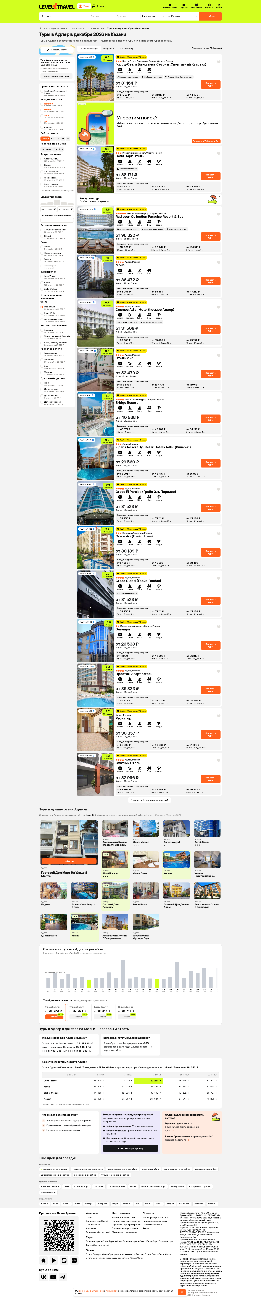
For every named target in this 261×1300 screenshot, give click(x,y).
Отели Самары (93, 1254)
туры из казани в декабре (115, 1175)
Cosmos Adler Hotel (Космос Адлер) (145, 310)
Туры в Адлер (96, 28)
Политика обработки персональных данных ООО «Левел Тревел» (198, 1294)
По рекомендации (89, 48)
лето (55, 1203)
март (115, 1203)
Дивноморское (117, 1186)
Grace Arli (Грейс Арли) (134, 536)
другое (48, 127)
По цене (107, 48)
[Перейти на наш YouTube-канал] (53, 1277)
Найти (210, 16)
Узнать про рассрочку (130, 1148)
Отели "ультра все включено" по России (122, 1254)
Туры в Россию (78, 28)
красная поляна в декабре (122, 1169)
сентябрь (184, 1203)
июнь (148, 1203)
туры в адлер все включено (87, 1169)
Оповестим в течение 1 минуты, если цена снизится (54, 69)
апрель (127, 1203)
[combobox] (64, 16)
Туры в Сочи (115, 1241)
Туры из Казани (59, 28)
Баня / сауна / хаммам (55, 342)
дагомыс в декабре (206, 1169)
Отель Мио (125, 358)
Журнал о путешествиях (124, 1232)
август (170, 1203)
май (138, 1203)
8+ (62, 138)
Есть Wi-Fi (49, 313)
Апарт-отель (51, 184)
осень (66, 1203)
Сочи (66, 1186)
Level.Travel (49, 276)
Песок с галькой (52, 253)
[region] (130, 1087)
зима (77, 1203)
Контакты (91, 1228)
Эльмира (123, 629)
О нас (89, 1217)
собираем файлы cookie (91, 1291)
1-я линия (46, 149)
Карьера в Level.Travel (97, 1221)
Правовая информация (192, 1290)
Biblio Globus (50, 289)
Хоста (133, 1186)
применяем (112, 1291)
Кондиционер (51, 353)
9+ (68, 138)
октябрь (198, 1203)
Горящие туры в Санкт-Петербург (140, 1241)
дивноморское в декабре (55, 1175)
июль (159, 1203)
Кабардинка (177, 1186)
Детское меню (51, 389)
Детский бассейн (53, 402)
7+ (57, 138)
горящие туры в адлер (55, 1169)
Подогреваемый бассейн (57, 336)
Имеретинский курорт (153, 1186)
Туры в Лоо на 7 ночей (97, 1245)
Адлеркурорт (81, 1186)
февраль (102, 1203)
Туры (45, 28)
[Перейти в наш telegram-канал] (63, 1277)
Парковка (49, 359)
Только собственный (55, 229)
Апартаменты (51, 158)
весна (44, 1203)
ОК (181, 1292)
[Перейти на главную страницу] (57, 6)
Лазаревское (48, 1192)
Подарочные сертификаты (126, 1221)
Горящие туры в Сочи (97, 1241)
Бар (46, 366)
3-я (61, 149)
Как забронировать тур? (155, 1217)
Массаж (48, 372)
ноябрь (212, 1203)
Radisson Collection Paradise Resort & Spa (149, 217)
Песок (47, 246)
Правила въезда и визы (155, 1221)
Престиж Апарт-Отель (134, 674)
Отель (47, 165)
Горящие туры (166, 1241)
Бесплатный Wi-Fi (53, 319)
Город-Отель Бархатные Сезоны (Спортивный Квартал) (161, 64)
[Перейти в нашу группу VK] (43, 1277)
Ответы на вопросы (153, 1224)
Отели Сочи (136, 1258)
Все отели (49, 306)
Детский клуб (51, 395)
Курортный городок (200, 1186)
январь (89, 1203)
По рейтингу (127, 48)
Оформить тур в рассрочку (126, 1224)
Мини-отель (50, 178)
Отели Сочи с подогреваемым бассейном (107, 1258)
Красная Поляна (50, 1186)
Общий (47, 236)
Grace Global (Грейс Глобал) (138, 581)
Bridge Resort (127, 403)
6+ (52, 138)
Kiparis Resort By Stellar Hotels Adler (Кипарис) (153, 447)
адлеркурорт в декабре (177, 1169)
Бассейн (48, 330)
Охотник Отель (128, 763)
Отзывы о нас (93, 1224)
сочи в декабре (150, 1169)
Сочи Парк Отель (129, 156)
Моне (120, 265)
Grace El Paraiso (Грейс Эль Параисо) (146, 492)
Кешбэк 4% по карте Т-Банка (56, 92)
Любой (45, 138)
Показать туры (210, 84)
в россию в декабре (85, 1175)
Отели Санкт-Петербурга (158, 1254)
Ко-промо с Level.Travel (98, 1232)
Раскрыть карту (58, 49)
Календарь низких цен (123, 1217)
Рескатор (123, 718)
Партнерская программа (125, 1228)
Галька (47, 259)
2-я (55, 149)
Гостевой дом (51, 171)
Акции (146, 1228)
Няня (46, 383)
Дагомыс (99, 1186)
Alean (47, 282)
